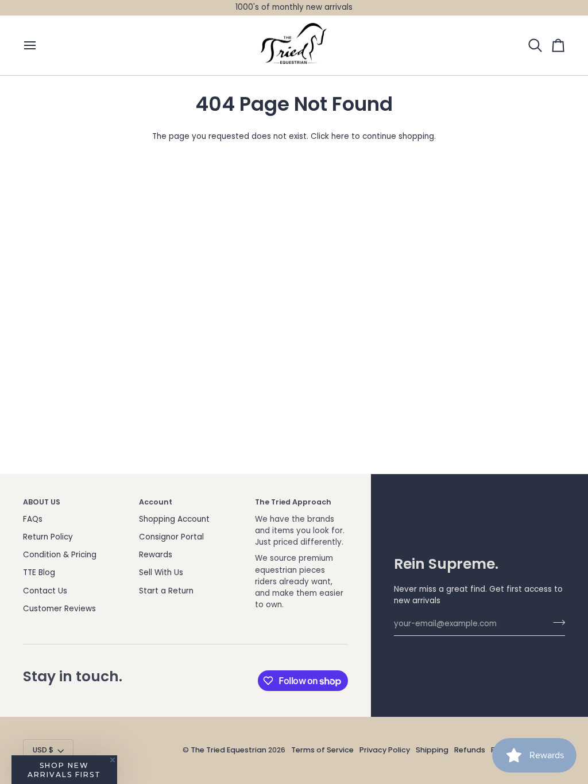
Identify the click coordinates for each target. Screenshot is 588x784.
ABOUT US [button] (41, 502)
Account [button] (155, 502)
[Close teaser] (112, 759)
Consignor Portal (171, 536)
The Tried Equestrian (228, 750)
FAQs (32, 519)
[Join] (555, 623)
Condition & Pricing (59, 554)
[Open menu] (34, 45)
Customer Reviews (59, 608)
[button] (64, 769)
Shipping (432, 750)
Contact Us (45, 590)
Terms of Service (322, 750)
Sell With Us (161, 572)
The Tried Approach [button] (293, 502)
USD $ (43, 750)
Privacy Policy (384, 750)
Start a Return (166, 590)
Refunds (469, 750)
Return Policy (48, 536)
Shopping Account (174, 519)
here (340, 136)
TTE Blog (39, 572)
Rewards (155, 554)
